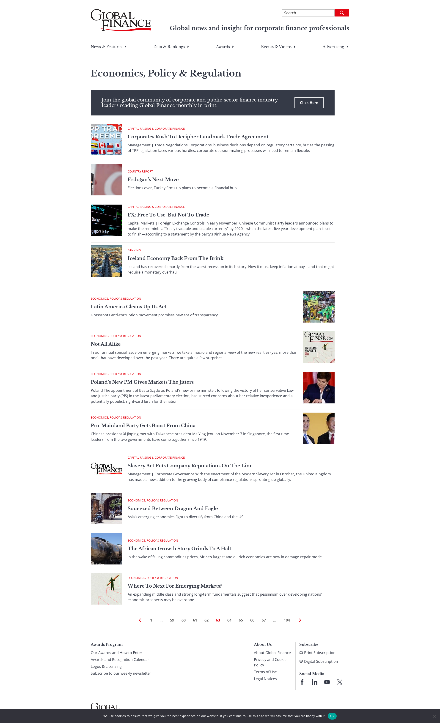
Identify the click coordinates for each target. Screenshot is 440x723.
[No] (434, 716)
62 (206, 620)
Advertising (333, 46)
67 (264, 620)
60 (184, 620)
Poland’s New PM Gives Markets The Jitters (142, 382)
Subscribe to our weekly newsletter (121, 673)
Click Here (309, 102)
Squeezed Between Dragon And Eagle (173, 508)
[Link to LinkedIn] (314, 682)
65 (241, 620)
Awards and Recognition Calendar (120, 659)
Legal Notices (265, 678)
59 (172, 620)
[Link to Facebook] (302, 682)
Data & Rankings (169, 46)
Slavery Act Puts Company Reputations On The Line (190, 465)
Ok (332, 716)
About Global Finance (272, 652)
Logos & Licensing (106, 666)
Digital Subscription (321, 661)
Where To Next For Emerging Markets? (175, 586)
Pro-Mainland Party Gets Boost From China (143, 425)
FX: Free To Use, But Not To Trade (168, 215)
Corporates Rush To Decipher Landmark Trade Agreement (198, 137)
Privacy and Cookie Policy (270, 662)
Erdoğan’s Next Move (153, 179)
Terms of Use (265, 671)
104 (287, 620)
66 (252, 620)
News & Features (106, 46)
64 (229, 620)
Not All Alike (106, 344)
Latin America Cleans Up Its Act (128, 306)
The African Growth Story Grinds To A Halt (179, 548)
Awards (223, 46)
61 (195, 620)
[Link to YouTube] (327, 682)
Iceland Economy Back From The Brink (175, 258)
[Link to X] (339, 682)
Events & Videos (276, 46)
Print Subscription (320, 652)
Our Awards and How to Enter (116, 652)
